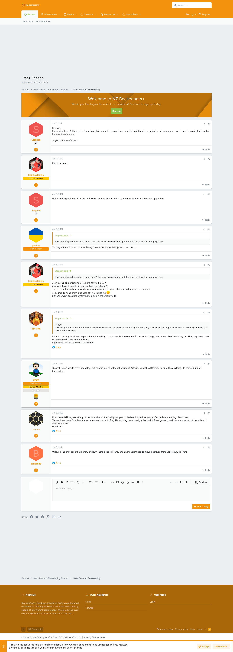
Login (152, 601)
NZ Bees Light (35, 629)
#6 (208, 312)
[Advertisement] (116, 48)
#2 (208, 159)
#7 (209, 363)
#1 (209, 124)
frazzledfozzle (36, 175)
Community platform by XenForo (51, 637)
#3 (208, 194)
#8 (208, 413)
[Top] (205, 629)
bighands (36, 463)
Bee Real (36, 328)
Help (192, 629)
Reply (207, 149)
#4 (208, 229)
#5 (208, 265)
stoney (36, 429)
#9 (208, 447)
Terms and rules (165, 629)
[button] (59, 14)
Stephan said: (61, 235)
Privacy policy (181, 629)
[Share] (204, 123)
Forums (89, 608)
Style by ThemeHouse (94, 637)
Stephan (28, 82)
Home (88, 601)
